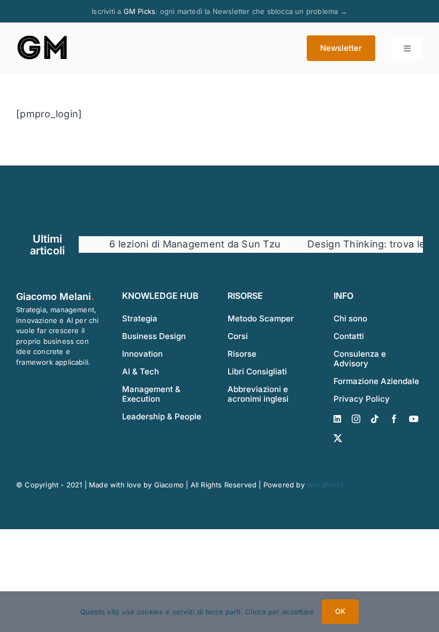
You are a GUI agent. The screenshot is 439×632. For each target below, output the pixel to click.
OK (340, 611)
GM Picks (140, 11)
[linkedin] (337, 419)
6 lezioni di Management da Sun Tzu (187, 244)
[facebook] (394, 419)
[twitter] (338, 438)
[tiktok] (375, 419)
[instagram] (356, 419)
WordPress (325, 484)
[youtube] (414, 419)
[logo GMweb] (43, 37)
